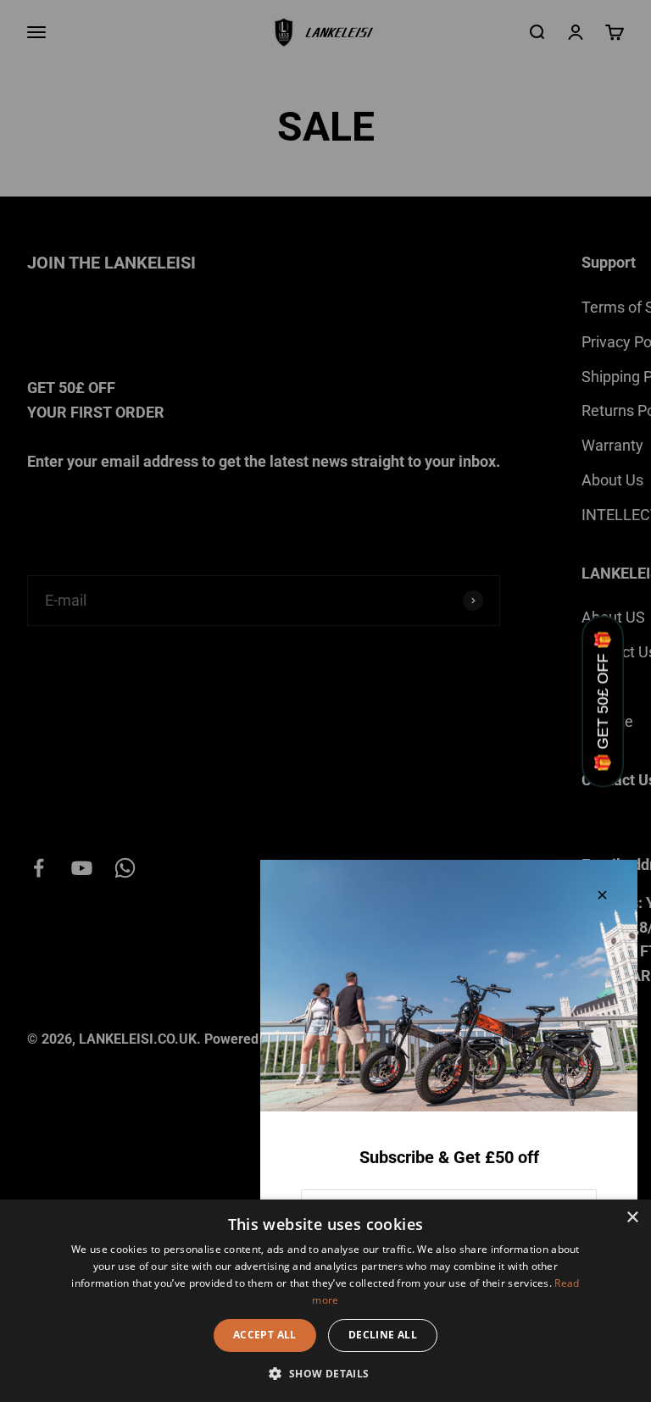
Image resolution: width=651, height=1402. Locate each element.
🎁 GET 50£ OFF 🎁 (602, 701)
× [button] (632, 1217)
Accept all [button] (265, 1334)
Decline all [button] (382, 1334)
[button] (325, 1373)
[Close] (602, 895)
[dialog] (325, 1301)
